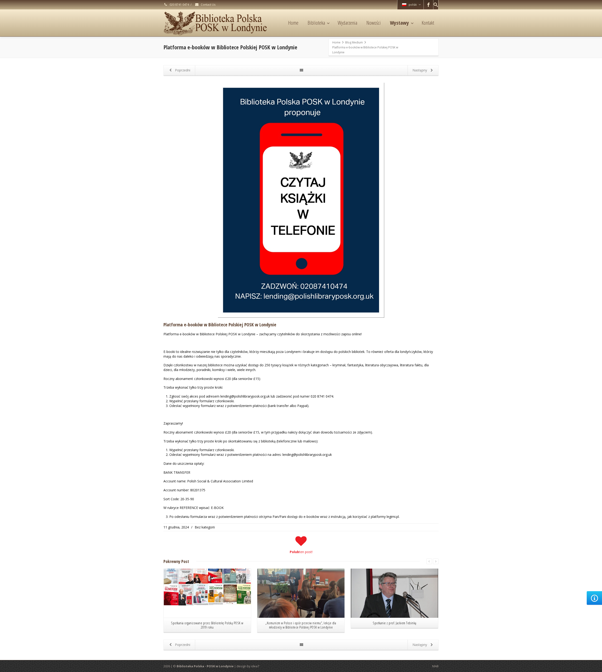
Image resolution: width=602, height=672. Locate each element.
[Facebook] (428, 4)
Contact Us (207, 5)
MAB (435, 666)
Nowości (373, 22)
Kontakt (428, 22)
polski (413, 5)
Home (293, 22)
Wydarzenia (347, 22)
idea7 (255, 666)
